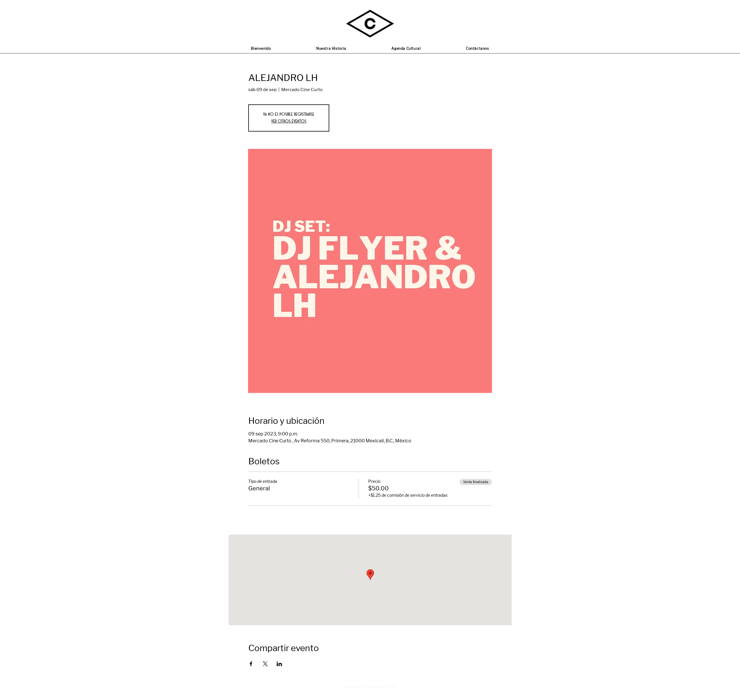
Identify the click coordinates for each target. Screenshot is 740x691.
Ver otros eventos (288, 121)
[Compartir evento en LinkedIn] (279, 664)
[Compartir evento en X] (265, 664)
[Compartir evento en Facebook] (251, 664)
